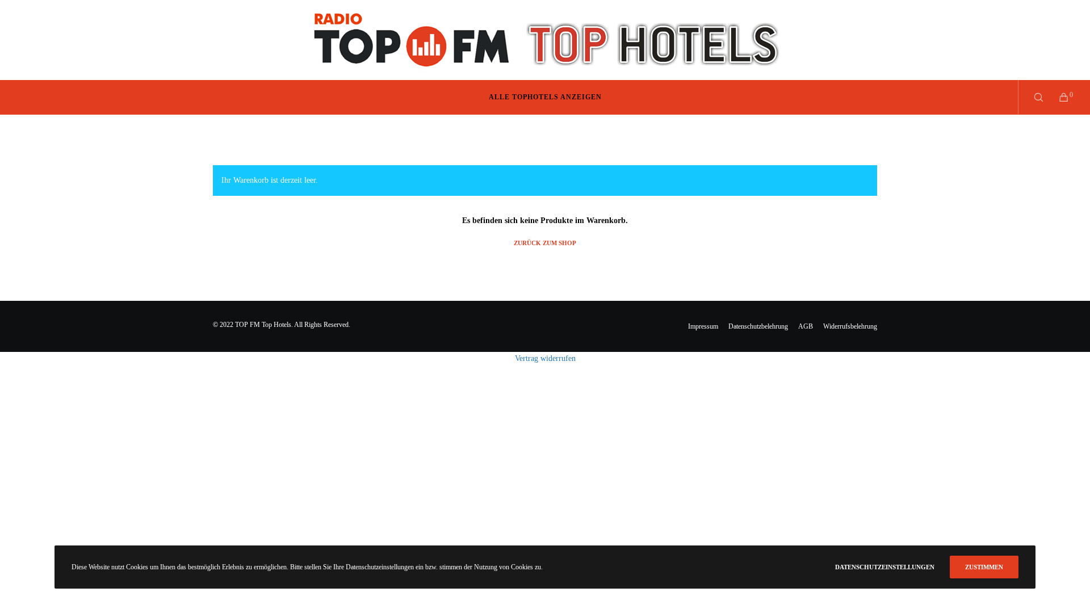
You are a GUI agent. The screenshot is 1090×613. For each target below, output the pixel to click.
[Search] (1031, 97)
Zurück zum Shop (545, 243)
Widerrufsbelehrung (850, 326)
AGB (805, 326)
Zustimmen (984, 567)
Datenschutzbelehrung (758, 326)
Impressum (703, 326)
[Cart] (1057, 97)
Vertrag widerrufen (545, 358)
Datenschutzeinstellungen (884, 567)
